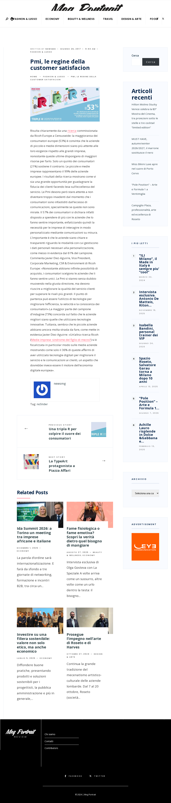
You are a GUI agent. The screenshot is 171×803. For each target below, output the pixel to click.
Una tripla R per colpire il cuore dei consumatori (65, 432)
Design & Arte (131, 19)
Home (33, 76)
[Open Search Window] (7, 19)
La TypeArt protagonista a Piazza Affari (62, 464)
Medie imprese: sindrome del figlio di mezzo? (61, 340)
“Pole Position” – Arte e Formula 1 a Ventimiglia (144, 189)
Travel (108, 19)
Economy (52, 19)
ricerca (71, 131)
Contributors (51, 748)
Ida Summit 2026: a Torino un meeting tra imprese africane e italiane (34, 534)
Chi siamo (50, 734)
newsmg (50, 49)
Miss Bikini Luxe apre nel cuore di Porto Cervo (145, 168)
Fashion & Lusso (25, 19)
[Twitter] (163, 19)
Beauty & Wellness (81, 19)
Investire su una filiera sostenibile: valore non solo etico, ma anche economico (33, 643)
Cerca (135, 55)
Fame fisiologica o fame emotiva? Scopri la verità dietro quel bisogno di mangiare (84, 537)
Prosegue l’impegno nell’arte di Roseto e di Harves (84, 640)
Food (154, 19)
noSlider (42, 404)
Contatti (49, 741)
